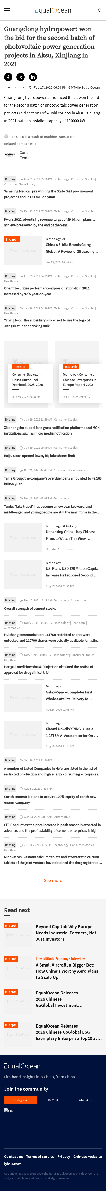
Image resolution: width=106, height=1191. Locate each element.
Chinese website (87, 1156)
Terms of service (40, 1156)
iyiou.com (12, 1163)
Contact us (13, 1156)
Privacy (63, 1156)
